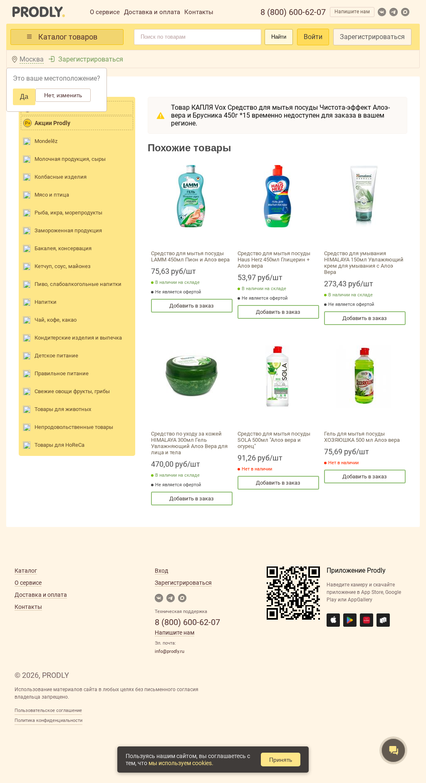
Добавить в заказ (191, 306)
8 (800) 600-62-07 (293, 12)
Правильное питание (62, 373)
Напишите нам (352, 12)
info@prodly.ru (169, 651)
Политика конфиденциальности (48, 720)
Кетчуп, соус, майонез (63, 266)
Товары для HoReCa (59, 445)
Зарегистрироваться (372, 37)
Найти (278, 37)
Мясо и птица (52, 195)
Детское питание (56, 355)
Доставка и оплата (152, 12)
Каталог (26, 570)
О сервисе (105, 12)
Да (24, 96)
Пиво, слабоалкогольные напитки (78, 284)
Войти (313, 37)
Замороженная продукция (68, 230)
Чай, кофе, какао (56, 320)
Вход (161, 570)
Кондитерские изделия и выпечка (78, 338)
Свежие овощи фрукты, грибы (72, 391)
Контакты (198, 12)
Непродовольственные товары (74, 427)
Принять (280, 759)
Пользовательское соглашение (48, 710)
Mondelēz (46, 141)
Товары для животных (63, 409)
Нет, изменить (63, 95)
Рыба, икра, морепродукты (68, 212)
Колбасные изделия (61, 177)
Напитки (46, 302)
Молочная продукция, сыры (70, 159)
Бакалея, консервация (63, 248)
